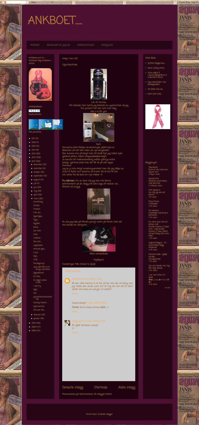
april (36, 194)
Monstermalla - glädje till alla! (158, 255)
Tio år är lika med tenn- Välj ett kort (158, 170)
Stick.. (35, 234)
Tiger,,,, (35, 220)
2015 (34, 146)
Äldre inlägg (126, 387)
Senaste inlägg (72, 387)
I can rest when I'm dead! (157, 276)
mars (36, 198)
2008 (34, 330)
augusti (37, 179)
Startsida (100, 387)
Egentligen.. (38, 216)
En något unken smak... (40, 281)
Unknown (76, 279)
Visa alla (167, 288)
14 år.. (35, 259)
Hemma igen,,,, (39, 249)
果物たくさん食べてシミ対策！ (159, 280)
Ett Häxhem (154, 210)
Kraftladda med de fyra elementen (158, 214)
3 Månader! (153, 203)
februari (38, 314)
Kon (35, 293)
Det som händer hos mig (159, 265)
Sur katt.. (37, 230)
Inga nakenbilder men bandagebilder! (157, 83)
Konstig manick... (40, 302)
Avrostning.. (38, 201)
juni (35, 187)
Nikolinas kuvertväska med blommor (158, 182)
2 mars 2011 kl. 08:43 (96, 303)
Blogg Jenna (78, 321)
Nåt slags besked (155, 268)
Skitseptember (155, 259)
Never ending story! (156, 68)
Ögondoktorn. (38, 273)
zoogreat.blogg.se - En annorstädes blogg (158, 244)
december (38, 164)
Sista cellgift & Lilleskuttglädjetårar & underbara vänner (157, 75)
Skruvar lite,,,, (38, 310)
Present (36, 209)
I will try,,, (37, 286)
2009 (34, 327)
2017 (34, 138)
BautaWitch (154, 178)
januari (37, 318)
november (38, 168)
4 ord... (36, 252)
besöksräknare (35, 114)
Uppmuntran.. (39, 306)
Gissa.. (36, 227)
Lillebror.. (37, 238)
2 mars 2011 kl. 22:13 (95, 321)
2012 (34, 157)
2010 (34, 323)
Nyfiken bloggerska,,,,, (156, 63)
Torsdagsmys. (39, 263)
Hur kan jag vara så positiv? (157, 193)
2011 (34, 161)
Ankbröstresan (85, 45)
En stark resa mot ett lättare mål (158, 223)
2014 (34, 150)
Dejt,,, (35, 256)
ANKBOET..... (55, 21)
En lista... (37, 276)
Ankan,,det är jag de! (58, 45)
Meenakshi (153, 167)
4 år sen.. (37, 212)
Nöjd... (35, 289)
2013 (34, 153)
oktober (37, 172)
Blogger (109, 414)
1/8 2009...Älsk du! (155, 89)
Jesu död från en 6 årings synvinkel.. (41, 268)
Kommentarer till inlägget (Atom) (95, 394)
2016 (34, 142)
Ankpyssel (107, 45)
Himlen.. (36, 205)
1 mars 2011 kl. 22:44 (92, 279)
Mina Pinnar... (154, 201)
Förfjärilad (153, 247)
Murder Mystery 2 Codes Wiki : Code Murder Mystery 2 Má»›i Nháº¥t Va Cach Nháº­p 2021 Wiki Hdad (159, 231)
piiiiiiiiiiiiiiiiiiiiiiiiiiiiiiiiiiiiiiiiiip (42, 298)
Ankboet (34, 45)
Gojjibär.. (36, 223)
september (39, 176)
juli (35, 183)
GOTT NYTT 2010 (154, 94)
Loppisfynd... (38, 245)
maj (36, 191)
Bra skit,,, (37, 241)
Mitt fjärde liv (154, 190)
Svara (75, 293)
